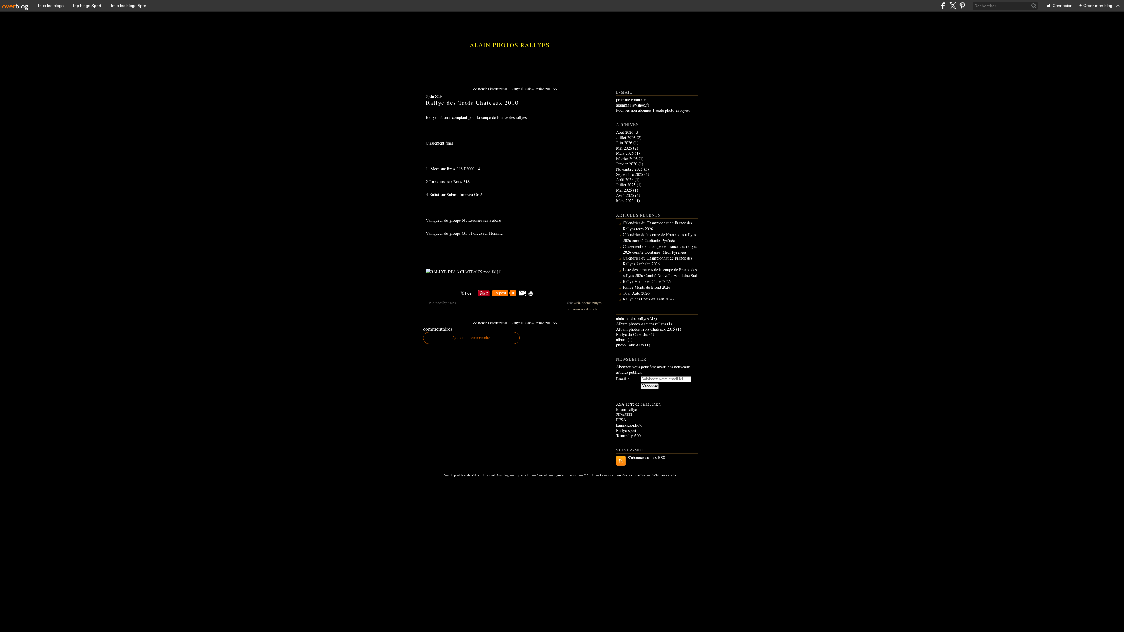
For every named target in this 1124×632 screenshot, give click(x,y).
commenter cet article (583, 309)
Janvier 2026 (627, 163)
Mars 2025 (625, 200)
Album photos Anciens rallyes (641, 324)
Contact (542, 475)
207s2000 (624, 414)
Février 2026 (627, 158)
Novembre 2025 (630, 169)
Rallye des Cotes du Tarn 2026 (648, 299)
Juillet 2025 (626, 185)
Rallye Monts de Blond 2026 (646, 287)
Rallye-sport (626, 430)
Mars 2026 (625, 153)
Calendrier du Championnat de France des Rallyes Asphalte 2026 (657, 261)
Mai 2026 (624, 148)
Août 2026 (625, 132)
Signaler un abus (566, 475)
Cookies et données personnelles (622, 475)
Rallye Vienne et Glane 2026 (647, 281)
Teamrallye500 (628, 435)
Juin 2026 (624, 142)
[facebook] (943, 5)
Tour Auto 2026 (636, 293)
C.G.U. (589, 475)
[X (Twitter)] (952, 5)
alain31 (472, 475)
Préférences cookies (665, 475)
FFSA (621, 420)
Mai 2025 (624, 190)
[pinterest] (962, 5)
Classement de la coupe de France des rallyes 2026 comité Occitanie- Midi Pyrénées (660, 249)
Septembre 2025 (630, 174)
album (621, 339)
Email (621, 379)
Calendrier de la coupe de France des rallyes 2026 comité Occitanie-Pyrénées (659, 237)
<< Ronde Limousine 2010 (491, 88)
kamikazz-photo (629, 425)
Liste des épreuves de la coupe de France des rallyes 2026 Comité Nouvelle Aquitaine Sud (660, 272)
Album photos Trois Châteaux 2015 (645, 329)
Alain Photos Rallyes (510, 45)
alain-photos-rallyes (588, 302)
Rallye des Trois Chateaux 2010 (472, 103)
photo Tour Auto (630, 345)
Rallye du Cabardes (632, 334)
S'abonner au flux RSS (646, 457)
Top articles (523, 475)
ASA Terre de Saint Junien (638, 404)
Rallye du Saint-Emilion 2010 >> (534, 88)
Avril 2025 (625, 195)
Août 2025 (625, 179)
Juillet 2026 (626, 137)
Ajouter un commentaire (471, 338)
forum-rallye (626, 409)
